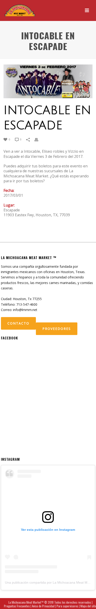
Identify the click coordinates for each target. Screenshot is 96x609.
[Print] (38, 139)
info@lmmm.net (25, 310)
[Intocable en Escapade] (48, 81)
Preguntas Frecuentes (17, 606)
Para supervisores (67, 606)
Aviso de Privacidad (43, 606)
